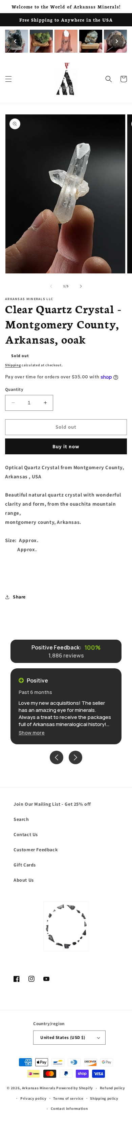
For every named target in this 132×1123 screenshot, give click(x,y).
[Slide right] (80, 286)
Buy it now (66, 446)
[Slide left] (51, 286)
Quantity (14, 389)
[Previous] (15, 41)
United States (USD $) (62, 1037)
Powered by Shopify (74, 1088)
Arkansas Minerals (39, 1088)
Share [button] (19, 597)
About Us (24, 880)
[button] (8, 79)
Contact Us (26, 834)
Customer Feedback (36, 850)
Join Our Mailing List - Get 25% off (52, 804)
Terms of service (68, 1098)
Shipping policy (104, 1098)
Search (21, 819)
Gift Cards (25, 865)
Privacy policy (33, 1098)
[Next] (117, 41)
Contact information (69, 1108)
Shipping (13, 365)
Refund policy (112, 1088)
